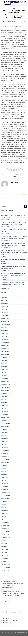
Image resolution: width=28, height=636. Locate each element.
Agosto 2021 (4, 468)
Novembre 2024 (5, 351)
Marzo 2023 (4, 411)
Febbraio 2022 (5, 450)
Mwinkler (22, 21)
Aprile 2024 (4, 372)
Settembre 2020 (5, 501)
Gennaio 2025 (5, 345)
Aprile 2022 (4, 444)
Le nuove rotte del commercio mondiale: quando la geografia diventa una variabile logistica (14, 237)
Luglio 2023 (4, 399)
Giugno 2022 (4, 438)
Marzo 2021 (4, 483)
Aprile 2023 (4, 408)
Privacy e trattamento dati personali (11, 626)
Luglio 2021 (4, 471)
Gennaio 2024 (5, 381)
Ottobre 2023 (5, 390)
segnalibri (14, 176)
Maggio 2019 (4, 549)
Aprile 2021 (4, 480)
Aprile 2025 (4, 336)
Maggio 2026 (4, 306)
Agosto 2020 (4, 504)
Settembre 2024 (5, 357)
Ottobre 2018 (5, 570)
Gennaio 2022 (5, 453)
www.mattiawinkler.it (7, 587)
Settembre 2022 (5, 429)
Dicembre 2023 (5, 384)
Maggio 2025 (4, 333)
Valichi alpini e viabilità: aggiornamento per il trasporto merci (13, 216)
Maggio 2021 (4, 477)
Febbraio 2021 (5, 486)
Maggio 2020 (4, 513)
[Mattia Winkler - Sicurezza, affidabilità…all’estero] (15, 3)
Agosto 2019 (4, 540)
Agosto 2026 (4, 297)
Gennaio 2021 (5, 489)
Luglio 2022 (4, 435)
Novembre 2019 (5, 531)
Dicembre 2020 (5, 492)
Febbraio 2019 (5, 558)
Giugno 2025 (4, 330)
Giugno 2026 (4, 303)
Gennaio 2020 (5, 525)
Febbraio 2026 (5, 315)
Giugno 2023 (4, 402)
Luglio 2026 (4, 300)
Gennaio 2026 (5, 318)
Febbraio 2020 (5, 522)
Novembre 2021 (5, 459)
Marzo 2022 (4, 447)
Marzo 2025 (4, 339)
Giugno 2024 (4, 366)
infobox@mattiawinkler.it (12, 595)
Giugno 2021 (4, 474)
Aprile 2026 (4, 309)
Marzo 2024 (4, 375)
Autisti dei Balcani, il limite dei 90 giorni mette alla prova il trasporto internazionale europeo (13, 244)
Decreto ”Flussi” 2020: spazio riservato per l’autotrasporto (7, 195)
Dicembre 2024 (5, 348)
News (14, 8)
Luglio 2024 (4, 363)
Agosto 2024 (4, 360)
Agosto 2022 (4, 432)
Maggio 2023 (4, 405)
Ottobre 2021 (5, 462)
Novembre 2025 (5, 324)
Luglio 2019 (4, 543)
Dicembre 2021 (5, 456)
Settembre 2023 (5, 393)
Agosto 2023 (4, 396)
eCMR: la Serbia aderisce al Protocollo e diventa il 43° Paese (14, 230)
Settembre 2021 (5, 465)
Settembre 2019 (5, 537)
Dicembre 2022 (5, 420)
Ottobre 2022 (5, 426)
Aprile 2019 (4, 552)
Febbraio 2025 (5, 342)
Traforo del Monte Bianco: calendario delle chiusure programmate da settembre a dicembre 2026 (14, 252)
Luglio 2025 (4, 327)
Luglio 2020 (4, 507)
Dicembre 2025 (5, 321)
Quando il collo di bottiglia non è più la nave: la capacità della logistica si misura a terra (13, 223)
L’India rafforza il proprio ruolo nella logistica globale (13, 260)
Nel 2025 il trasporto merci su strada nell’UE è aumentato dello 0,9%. (13, 267)
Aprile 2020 (4, 516)
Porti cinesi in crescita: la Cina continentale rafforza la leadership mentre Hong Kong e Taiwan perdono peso (12, 284)
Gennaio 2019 (5, 561)
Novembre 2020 (5, 495)
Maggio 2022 (4, 441)
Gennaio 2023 (5, 417)
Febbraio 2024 (5, 378)
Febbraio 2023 (5, 414)
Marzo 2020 (4, 519)
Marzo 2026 (4, 312)
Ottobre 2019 (5, 534)
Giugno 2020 (4, 510)
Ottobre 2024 (5, 354)
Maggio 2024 (4, 369)
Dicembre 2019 (5, 528)
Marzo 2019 (4, 555)
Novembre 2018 (5, 567)
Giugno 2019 (4, 546)
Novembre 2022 (5, 423)
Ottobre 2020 (5, 498)
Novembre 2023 (5, 387)
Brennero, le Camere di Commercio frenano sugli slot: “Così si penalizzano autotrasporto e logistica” (14, 275)
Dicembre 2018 (5, 564)
